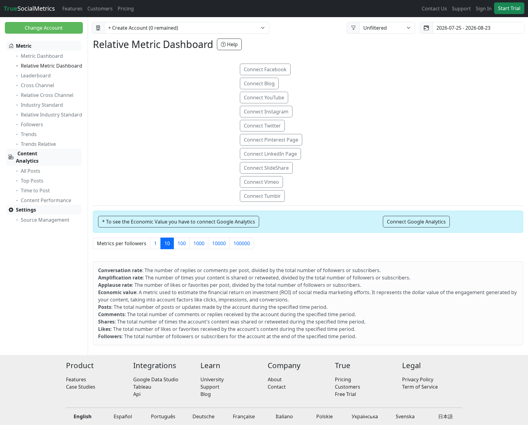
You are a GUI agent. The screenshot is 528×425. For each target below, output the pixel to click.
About (275, 379)
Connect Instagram (266, 111)
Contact (277, 386)
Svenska (405, 416)
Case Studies (80, 386)
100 (182, 243)
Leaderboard (36, 75)
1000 (198, 243)
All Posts (30, 171)
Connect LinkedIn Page (270, 153)
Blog (205, 394)
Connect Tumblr (262, 196)
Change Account (44, 27)
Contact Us (434, 8)
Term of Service (420, 386)
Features (72, 8)
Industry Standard (42, 105)
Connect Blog (259, 83)
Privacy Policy (417, 379)
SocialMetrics (29, 8)
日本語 (445, 416)
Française (244, 416)
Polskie (324, 416)
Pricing (126, 8)
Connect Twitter (262, 125)
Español (123, 416)
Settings (26, 209)
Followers (32, 124)
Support (461, 8)
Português (163, 416)
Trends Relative (38, 144)
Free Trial (345, 394)
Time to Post (35, 190)
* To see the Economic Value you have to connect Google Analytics (178, 221)
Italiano (284, 416)
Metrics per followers (121, 243)
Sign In (484, 8)
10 (167, 243)
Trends (29, 134)
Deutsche (204, 416)
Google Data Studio (155, 379)
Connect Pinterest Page (271, 139)
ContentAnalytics (27, 157)
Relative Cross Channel (47, 95)
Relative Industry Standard (51, 114)
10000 (219, 243)
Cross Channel (37, 85)
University (212, 379)
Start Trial (509, 8)
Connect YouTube (264, 97)
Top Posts (32, 180)
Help (232, 44)
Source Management (45, 219)
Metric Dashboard (42, 56)
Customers (100, 8)
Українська (365, 416)
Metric (23, 45)
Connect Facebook (265, 69)
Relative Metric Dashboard (51, 65)
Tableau (142, 386)
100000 (241, 243)
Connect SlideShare (266, 167)
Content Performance (46, 200)
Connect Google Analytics (416, 221)
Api (137, 394)
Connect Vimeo (261, 182)
